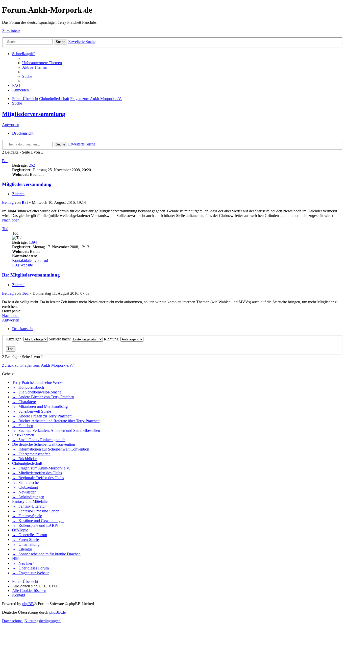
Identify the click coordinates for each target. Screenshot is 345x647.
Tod (5, 229)
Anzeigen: (14, 339)
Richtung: (112, 339)
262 (32, 165)
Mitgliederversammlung (33, 114)
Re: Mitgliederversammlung (31, 275)
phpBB (28, 604)
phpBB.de (57, 612)
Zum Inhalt (11, 31)
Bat (5, 161)
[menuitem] (42, 63)
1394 (33, 242)
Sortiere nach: (60, 339)
